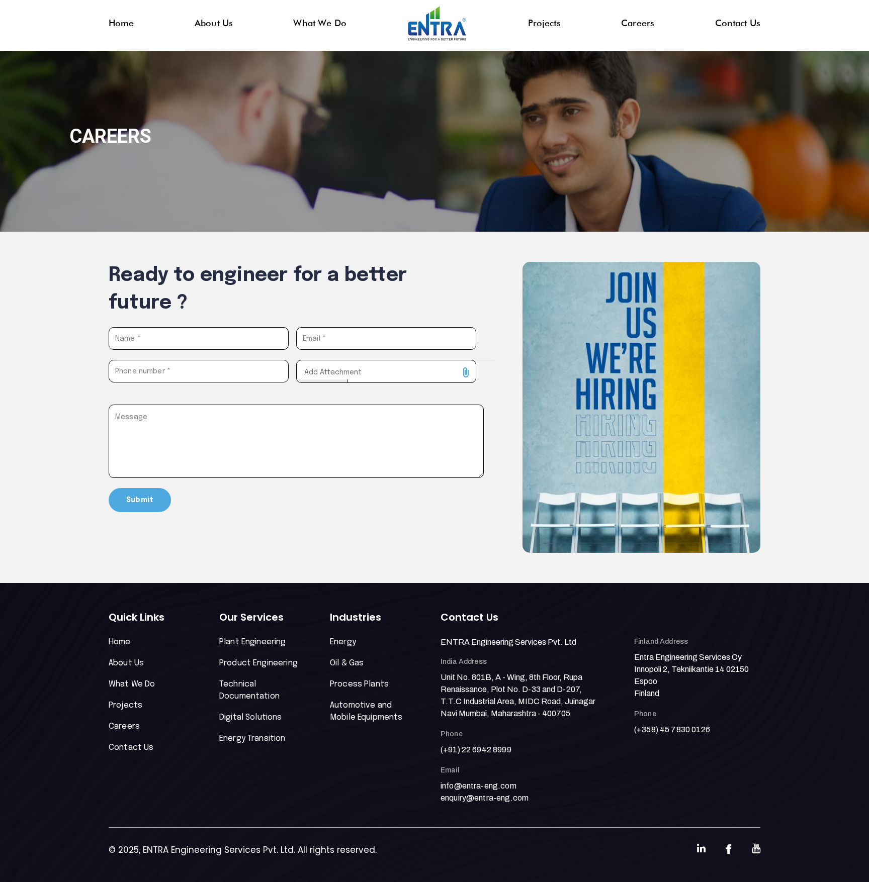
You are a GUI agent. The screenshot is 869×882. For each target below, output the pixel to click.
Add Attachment (333, 370)
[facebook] (729, 849)
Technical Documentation (249, 690)
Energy (343, 642)
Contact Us (738, 23)
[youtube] (756, 849)
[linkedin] (701, 849)
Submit (139, 500)
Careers (637, 23)
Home (121, 23)
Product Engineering (258, 663)
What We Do (319, 23)
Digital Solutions (250, 717)
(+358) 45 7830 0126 (672, 729)
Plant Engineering (252, 642)
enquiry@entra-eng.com (485, 798)
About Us (214, 23)
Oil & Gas (347, 663)
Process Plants (359, 684)
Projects (544, 23)
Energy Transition (252, 738)
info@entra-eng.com (478, 785)
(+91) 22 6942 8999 (476, 749)
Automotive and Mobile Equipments (366, 711)
